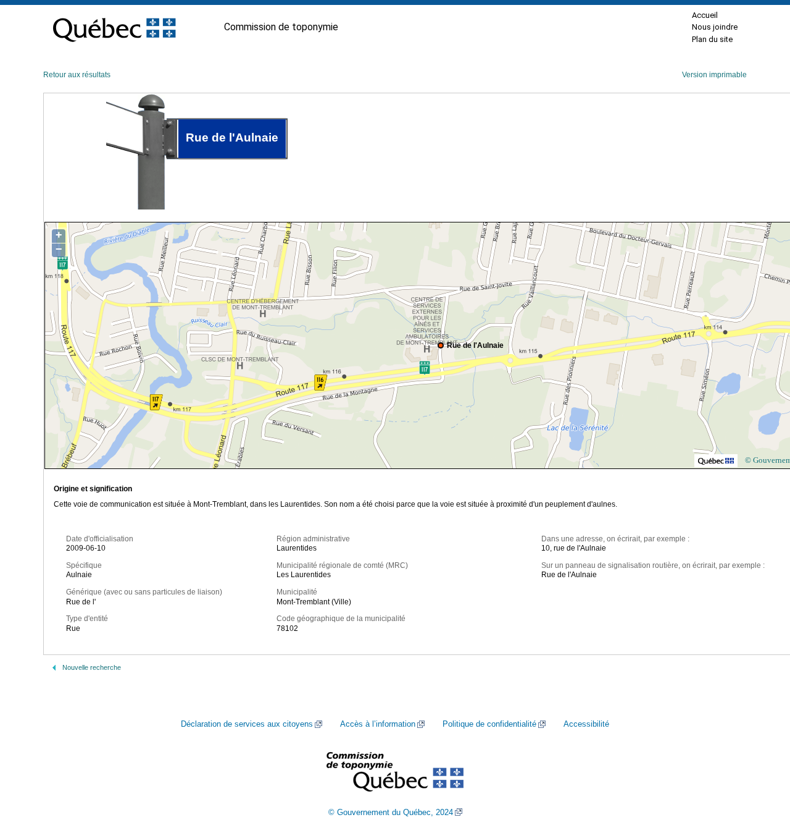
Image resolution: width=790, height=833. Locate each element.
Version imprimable (714, 74)
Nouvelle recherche (91, 667)
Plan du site (712, 39)
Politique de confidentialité (489, 724)
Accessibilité (586, 724)
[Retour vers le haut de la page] (759, 765)
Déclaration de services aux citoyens (247, 724)
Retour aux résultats (76, 74)
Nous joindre (715, 27)
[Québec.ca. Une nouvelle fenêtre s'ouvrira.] (114, 27)
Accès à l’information (377, 724)
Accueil (705, 15)
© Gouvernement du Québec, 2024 (390, 812)
